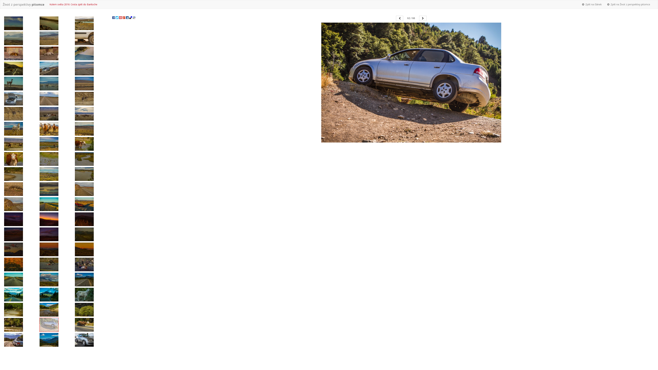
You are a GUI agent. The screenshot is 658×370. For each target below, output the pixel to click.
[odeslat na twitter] (117, 17)
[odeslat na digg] (127, 17)
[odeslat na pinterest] (120, 17)
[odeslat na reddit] (134, 17)
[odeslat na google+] (124, 17)
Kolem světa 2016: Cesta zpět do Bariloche (73, 4)
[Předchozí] (399, 18)
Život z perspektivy (23, 4)
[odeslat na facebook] (113, 17)
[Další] (423, 18)
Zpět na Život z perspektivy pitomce (630, 4)
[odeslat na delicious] (130, 17)
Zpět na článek (593, 4)
